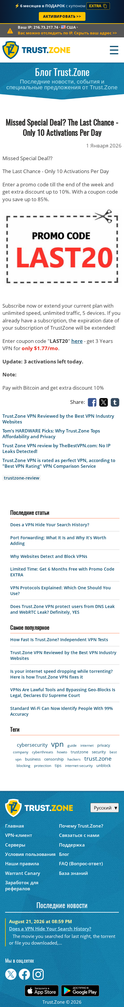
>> (67, 33)
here (77, 340)
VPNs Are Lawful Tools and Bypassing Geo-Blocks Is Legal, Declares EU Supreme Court (62, 692)
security (99, 752)
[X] (104, 401)
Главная (14, 826)
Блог (64, 854)
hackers (74, 759)
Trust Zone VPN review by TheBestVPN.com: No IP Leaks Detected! (56, 448)
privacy (103, 745)
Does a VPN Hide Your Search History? (49, 524)
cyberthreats (42, 752)
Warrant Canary (22, 873)
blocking (23, 765)
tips (58, 765)
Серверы (15, 845)
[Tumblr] (116, 401)
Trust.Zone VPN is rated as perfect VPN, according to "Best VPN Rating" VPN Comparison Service (58, 463)
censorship (54, 759)
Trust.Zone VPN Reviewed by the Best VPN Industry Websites (58, 419)
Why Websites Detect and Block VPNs (48, 556)
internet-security (79, 765)
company (20, 752)
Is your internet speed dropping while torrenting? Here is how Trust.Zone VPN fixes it (61, 674)
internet (87, 745)
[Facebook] (93, 401)
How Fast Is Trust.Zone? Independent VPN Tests (59, 639)
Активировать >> (62, 16)
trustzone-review (21, 478)
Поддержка (72, 845)
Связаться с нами (79, 835)
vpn (57, 744)
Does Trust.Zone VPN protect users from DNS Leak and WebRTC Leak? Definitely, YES (62, 609)
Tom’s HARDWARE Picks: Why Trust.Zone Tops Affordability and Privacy (51, 433)
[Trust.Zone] (36, 49)
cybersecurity (32, 745)
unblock (103, 765)
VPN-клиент (18, 835)
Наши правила (22, 863)
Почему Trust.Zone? (81, 826)
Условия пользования (30, 854)
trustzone (79, 752)
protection (42, 765)
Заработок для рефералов (22, 885)
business (33, 759)
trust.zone (98, 758)
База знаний (73, 873)
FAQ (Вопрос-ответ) (81, 863)
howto (62, 752)
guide (72, 745)
